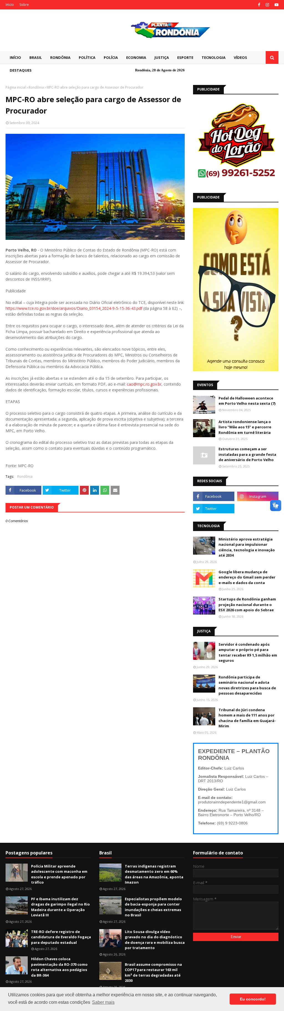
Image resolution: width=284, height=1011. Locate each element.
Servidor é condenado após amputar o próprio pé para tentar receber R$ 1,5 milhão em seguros (248, 652)
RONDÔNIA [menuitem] (60, 57)
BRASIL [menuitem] (35, 57)
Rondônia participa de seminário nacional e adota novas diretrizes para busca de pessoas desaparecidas (247, 685)
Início (10, 4)
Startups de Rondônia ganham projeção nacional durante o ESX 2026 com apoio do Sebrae (247, 604)
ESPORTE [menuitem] (185, 57)
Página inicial (16, 87)
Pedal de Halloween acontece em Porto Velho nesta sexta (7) (247, 401)
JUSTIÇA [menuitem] (161, 57)
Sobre (24, 4)
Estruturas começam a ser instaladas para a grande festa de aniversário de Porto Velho (247, 454)
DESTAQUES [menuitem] (21, 70)
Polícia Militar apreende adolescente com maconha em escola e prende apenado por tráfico (59, 874)
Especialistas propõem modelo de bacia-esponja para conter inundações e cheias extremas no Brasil (153, 907)
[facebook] (259, 4)
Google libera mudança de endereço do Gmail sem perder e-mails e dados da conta (247, 577)
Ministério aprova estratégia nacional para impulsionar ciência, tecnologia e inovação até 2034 (247, 547)
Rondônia (36, 87)
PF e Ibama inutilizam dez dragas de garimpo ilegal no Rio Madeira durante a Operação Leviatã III (60, 907)
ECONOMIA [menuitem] (136, 57)
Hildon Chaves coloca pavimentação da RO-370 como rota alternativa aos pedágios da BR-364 (59, 967)
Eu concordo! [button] (253, 999)
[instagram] (267, 4)
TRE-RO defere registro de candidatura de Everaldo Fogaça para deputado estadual (61, 937)
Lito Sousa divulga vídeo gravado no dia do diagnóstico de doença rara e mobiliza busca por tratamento (155, 939)
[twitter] (213, 508)
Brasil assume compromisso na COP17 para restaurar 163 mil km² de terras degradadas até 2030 (153, 972)
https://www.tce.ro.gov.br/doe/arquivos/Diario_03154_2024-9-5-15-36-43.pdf (74, 308)
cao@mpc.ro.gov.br (144, 384)
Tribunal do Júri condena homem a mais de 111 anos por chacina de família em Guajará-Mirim (247, 718)
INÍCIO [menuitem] (15, 57)
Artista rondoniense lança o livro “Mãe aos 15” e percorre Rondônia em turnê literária (245, 427)
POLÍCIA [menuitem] (111, 57)
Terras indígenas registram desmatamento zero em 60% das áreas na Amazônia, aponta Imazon (154, 874)
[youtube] (275, 4)
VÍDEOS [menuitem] (240, 57)
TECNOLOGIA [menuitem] (213, 57)
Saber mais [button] (103, 1002)
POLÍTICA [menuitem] (87, 57)
